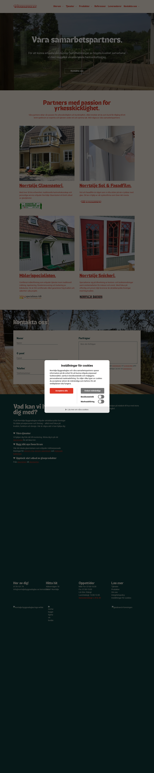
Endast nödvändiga (93, 391)
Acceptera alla (61, 391)
